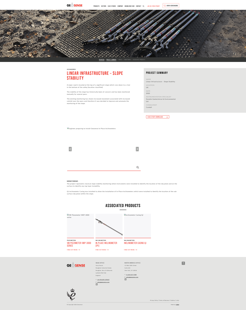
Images (120, 59)
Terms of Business (164, 300)
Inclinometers (101, 240)
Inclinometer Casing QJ (135, 243)
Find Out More (72, 250)
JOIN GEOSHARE (172, 6)
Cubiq (177, 304)
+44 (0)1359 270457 (103, 279)
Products (96, 6)
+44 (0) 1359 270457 (153, 6)
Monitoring (127, 59)
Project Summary (111, 59)
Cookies (173, 300)
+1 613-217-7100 (131, 274)
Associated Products (139, 59)
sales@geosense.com (103, 282)
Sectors (103, 6)
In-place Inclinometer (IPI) (106, 244)
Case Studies (112, 6)
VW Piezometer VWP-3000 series (79, 244)
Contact (138, 6)
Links (177, 300)
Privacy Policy (154, 300)
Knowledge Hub (129, 6)
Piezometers (71, 240)
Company (120, 6)
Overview (101, 59)
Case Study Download (155, 117)
